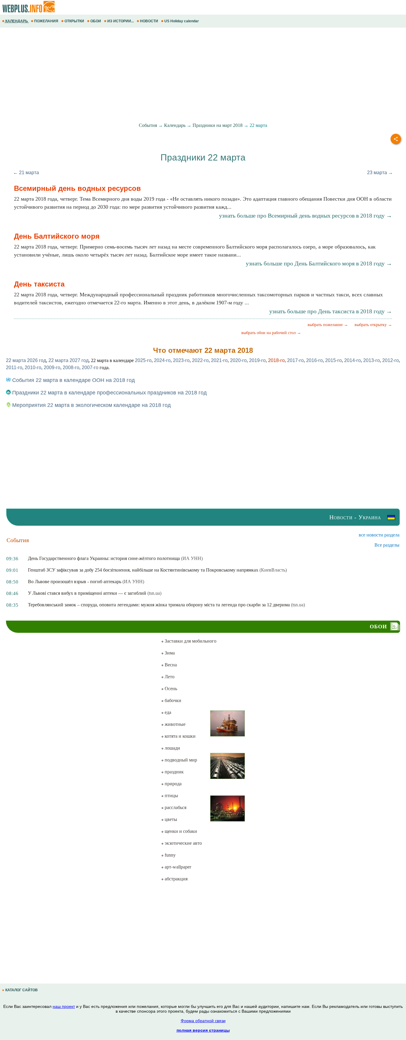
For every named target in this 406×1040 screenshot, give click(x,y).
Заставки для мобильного (189, 640)
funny (169, 855)
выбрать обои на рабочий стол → (271, 333)
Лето (168, 676)
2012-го (390, 360)
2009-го (52, 367)
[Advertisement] (178, 75)
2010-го (33, 367)
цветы (170, 819)
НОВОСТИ (149, 21)
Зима (169, 652)
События (148, 125)
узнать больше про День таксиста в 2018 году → (330, 311)
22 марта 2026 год (26, 360)
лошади (171, 748)
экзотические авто (182, 843)
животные (174, 724)
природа (172, 783)
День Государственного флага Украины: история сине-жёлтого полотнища (104, 558)
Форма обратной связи (203, 1020)
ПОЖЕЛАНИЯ (46, 21)
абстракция (175, 878)
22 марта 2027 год (68, 360)
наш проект (64, 1006)
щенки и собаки (180, 831)
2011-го (14, 367)
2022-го (200, 360)
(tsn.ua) (154, 593)
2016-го (314, 360)
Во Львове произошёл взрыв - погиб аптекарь (74, 581)
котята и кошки (179, 736)
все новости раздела (379, 534)
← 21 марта (26, 172)
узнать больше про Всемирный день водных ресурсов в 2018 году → (305, 215)
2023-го (181, 360)
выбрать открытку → (373, 324)
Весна (170, 664)
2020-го (238, 360)
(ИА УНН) (192, 558)
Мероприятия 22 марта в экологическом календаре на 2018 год (91, 405)
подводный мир (180, 759)
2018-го (276, 360)
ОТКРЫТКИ (74, 21)
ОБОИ (95, 21)
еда (167, 712)
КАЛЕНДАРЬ (16, 21)
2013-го (371, 360)
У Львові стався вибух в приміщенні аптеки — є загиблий (87, 593)
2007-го (90, 367)
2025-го (143, 360)
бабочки (172, 700)
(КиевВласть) (273, 569)
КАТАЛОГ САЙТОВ (21, 990)
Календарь (174, 125)
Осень (170, 688)
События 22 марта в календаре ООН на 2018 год (73, 380)
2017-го (295, 360)
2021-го (219, 360)
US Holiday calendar (181, 21)
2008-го (71, 367)
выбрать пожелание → (328, 324)
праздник (173, 771)
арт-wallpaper (177, 866)
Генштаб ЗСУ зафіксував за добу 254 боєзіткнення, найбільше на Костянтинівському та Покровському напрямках (143, 569)
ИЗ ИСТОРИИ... (120, 21)
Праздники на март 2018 (218, 125)
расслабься (174, 807)
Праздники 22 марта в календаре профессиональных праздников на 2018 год (109, 393)
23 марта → (380, 172)
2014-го (352, 360)
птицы (170, 795)
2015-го (333, 360)
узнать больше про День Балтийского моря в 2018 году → (319, 263)
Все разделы (386, 544)
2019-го (257, 360)
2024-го (162, 360)
